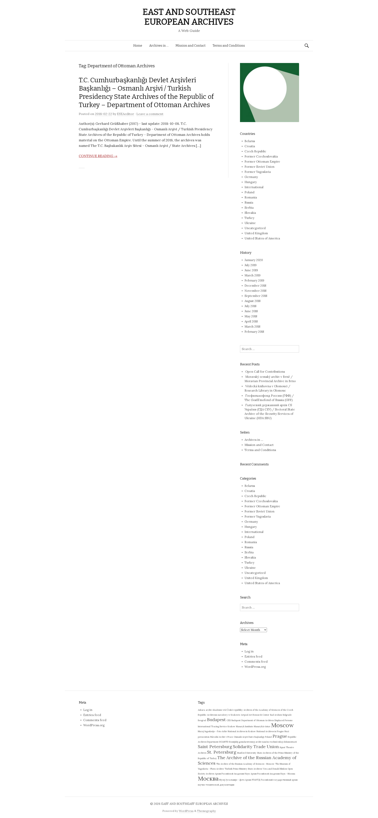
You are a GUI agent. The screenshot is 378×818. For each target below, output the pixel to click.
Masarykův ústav (262, 726)
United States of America (262, 238)
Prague (279, 736)
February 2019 (254, 280)
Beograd (202, 720)
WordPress (186, 811)
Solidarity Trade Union (256, 746)
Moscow (282, 725)
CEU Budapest (234, 720)
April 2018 (251, 321)
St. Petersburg (221, 752)
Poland (249, 192)
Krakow (231, 726)
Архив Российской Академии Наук (232, 773)
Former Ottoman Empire (262, 161)
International (254, 187)
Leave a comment (149, 114)
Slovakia (250, 213)
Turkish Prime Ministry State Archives (243, 768)
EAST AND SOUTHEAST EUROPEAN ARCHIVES (189, 17)
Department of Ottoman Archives (257, 720)
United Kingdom (256, 233)
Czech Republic (255, 151)
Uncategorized (255, 228)
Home (137, 45)
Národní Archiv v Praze (221, 737)
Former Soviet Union (259, 167)
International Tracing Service (212, 726)
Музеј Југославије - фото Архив (235, 779)
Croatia (250, 146)
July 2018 (250, 306)
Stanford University (246, 752)
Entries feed (253, 656)
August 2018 (252, 301)
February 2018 (254, 331)
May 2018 (251, 316)
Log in (249, 651)
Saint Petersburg (215, 746)
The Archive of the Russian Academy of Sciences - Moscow (245, 763)
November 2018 (255, 291)
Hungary (251, 182)
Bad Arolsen (276, 714)
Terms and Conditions (229, 45)
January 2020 (254, 260)
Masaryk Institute (244, 726)
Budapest (216, 719)
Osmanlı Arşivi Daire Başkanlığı (249, 737)
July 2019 (251, 265)
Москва (208, 778)
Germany (251, 177)
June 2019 (251, 270)
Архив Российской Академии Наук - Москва (273, 773)
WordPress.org (255, 667)
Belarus (250, 141)
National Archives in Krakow (242, 731)
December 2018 (255, 285)
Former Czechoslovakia (261, 156)
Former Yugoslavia (258, 172)
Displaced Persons (283, 720)
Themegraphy (206, 811)
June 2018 (251, 311)
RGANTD (223, 741)
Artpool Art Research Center (255, 714)
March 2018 (252, 326)
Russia (249, 202)
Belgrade (287, 714)
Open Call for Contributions (265, 371)
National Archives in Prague (270, 731)
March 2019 (252, 275)
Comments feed (256, 661)
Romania (251, 197)
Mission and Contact (191, 45)
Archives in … (159, 45)
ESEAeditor (125, 114)
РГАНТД (256, 779)
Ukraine (250, 223)
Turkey (249, 218)
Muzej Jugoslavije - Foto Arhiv (212, 731)
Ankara (201, 710)
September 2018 (256, 296)
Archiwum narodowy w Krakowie (223, 714)
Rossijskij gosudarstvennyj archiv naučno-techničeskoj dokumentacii (263, 741)
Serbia (249, 207)
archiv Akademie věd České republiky (224, 710)
